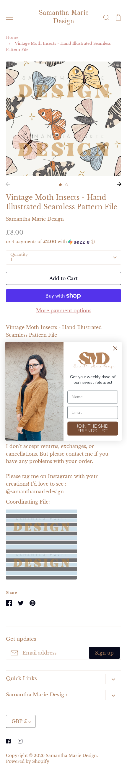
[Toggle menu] (9, 17)
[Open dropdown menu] (113, 679)
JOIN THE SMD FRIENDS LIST (92, 428)
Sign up (104, 653)
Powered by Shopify (27, 761)
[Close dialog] (115, 348)
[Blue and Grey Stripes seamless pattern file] (41, 578)
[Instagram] (20, 741)
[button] (63, 242)
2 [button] (66, 184)
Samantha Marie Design (63, 17)
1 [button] (60, 184)
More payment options (63, 310)
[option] (63, 119)
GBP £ (19, 721)
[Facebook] (8, 741)
